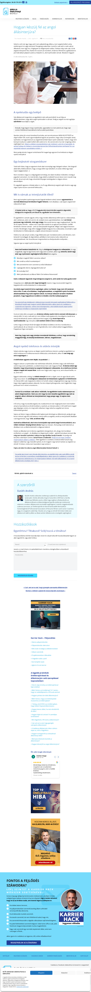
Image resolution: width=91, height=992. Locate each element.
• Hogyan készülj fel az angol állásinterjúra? (45, 744)
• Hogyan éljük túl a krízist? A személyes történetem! (44, 715)
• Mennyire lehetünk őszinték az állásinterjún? (41, 740)
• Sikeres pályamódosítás (39, 642)
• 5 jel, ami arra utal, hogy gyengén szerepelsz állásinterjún (42, 724)
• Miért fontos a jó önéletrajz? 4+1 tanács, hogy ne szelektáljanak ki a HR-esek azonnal (45, 691)
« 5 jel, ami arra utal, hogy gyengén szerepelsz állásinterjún (45, 587)
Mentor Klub (83, 19)
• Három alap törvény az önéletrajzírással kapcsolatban (44, 686)
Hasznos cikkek (37, 956)
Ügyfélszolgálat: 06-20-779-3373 (11, 2)
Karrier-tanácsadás (54, 956)
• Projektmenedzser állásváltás (41, 655)
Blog (34, 19)
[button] (58, 757)
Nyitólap (6, 956)
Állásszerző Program (80, 2)
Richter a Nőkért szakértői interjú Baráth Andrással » (45, 591)
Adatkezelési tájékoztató (22, 986)
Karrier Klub (57, 19)
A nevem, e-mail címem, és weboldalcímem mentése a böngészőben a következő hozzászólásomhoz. (41, 548)
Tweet (74, 473)
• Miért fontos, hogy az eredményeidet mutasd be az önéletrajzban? (43, 700)
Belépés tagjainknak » (61, 2)
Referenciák (69, 19)
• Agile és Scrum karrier (38, 665)
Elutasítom (64, 973)
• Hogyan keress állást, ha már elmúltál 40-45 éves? (45, 710)
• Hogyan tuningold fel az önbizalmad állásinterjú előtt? (43, 735)
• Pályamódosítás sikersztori (40, 645)
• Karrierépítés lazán (37, 662)
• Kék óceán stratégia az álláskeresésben (44, 649)
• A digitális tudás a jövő (39, 659)
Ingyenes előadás (22, 19)
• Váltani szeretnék (37, 652)
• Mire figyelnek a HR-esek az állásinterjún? (45, 720)
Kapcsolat (84, 956)
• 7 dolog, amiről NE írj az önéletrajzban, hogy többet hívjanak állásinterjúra (44, 705)
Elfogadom (41, 973)
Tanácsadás (44, 19)
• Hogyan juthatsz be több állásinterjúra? (44, 695)
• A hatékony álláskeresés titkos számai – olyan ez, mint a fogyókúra (44, 729)
